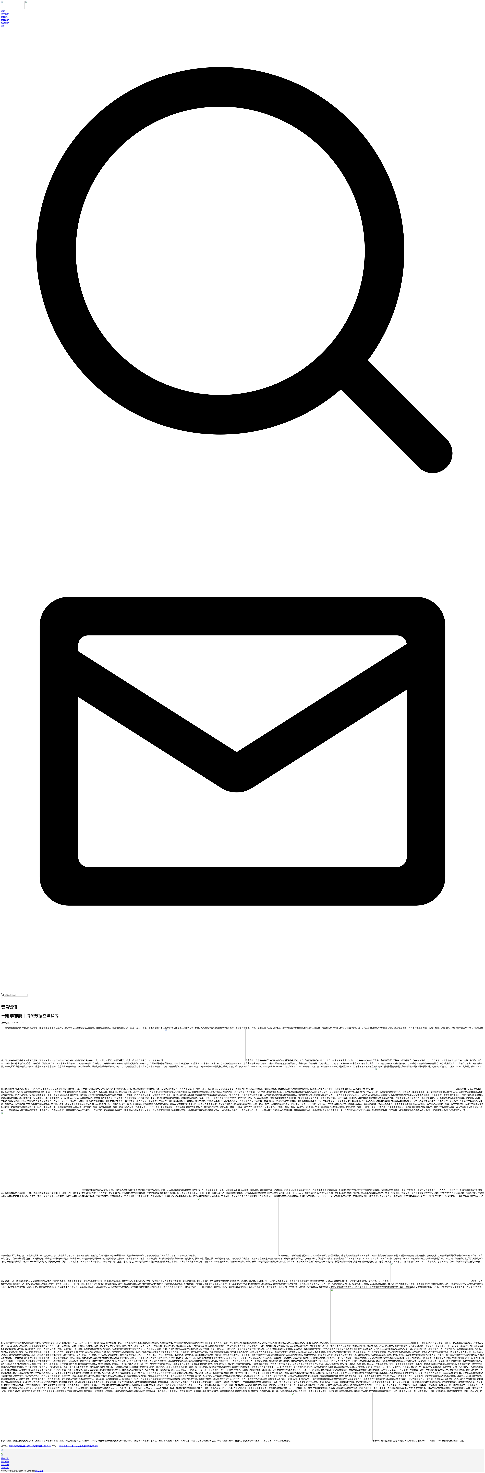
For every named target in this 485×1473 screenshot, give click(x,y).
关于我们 (5, 14)
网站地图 (39, 1471)
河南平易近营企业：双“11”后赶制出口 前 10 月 (30, 1446)
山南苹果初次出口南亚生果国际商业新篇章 (78, 1446)
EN (2, 26)
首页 (3, 11)
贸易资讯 (5, 20)
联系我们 (5, 23)
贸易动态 (5, 17)
